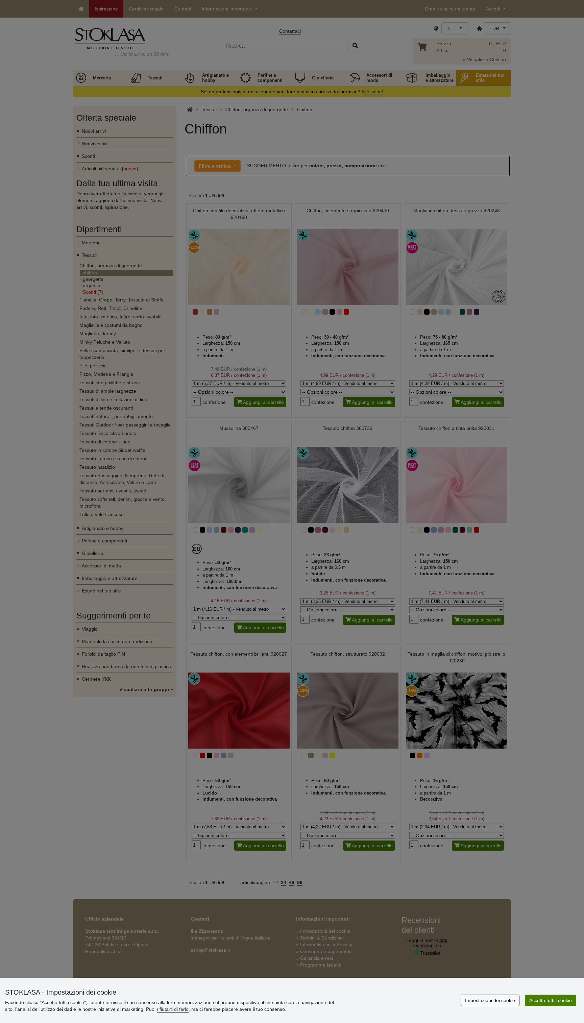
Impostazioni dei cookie (490, 1000)
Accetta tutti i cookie (550, 1000)
